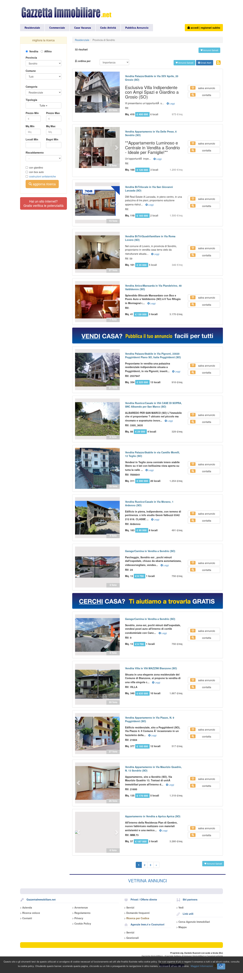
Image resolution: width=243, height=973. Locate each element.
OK (221, 966)
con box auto (36, 172)
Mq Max (51, 126)
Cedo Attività (108, 27)
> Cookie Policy (81, 923)
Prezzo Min (32, 113)
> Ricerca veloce (30, 913)
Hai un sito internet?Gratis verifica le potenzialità (43, 203)
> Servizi (129, 907)
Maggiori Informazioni (202, 966)
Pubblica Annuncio (137, 27)
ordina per (84, 61)
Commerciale (57, 27)
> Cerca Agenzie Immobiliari (193, 921)
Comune (31, 71)
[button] (78, 92)
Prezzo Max (53, 113)
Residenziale (32, 27)
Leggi (172, 103)
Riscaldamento (35, 152)
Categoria (31, 86)
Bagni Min (52, 139)
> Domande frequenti (137, 913)
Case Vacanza (82, 27)
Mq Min (30, 126)
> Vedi (180, 907)
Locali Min (32, 139)
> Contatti (26, 918)
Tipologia (31, 100)
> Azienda (26, 907)
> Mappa (181, 927)
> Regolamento (81, 913)
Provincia (31, 57)
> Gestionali (131, 938)
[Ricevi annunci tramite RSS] (218, 62)
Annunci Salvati (210, 50)
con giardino (36, 167)
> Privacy (77, 918)
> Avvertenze (80, 907)
